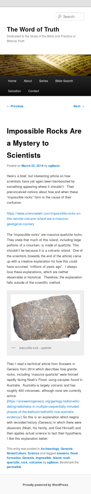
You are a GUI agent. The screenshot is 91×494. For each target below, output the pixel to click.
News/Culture (16, 453)
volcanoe (35, 462)
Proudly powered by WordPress (45, 484)
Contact (33, 91)
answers (63, 453)
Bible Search (64, 81)
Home (12, 81)
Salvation (14, 91)
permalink (14, 466)
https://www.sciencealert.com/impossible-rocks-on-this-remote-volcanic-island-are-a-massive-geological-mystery (44, 218)
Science (33, 453)
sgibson (54, 165)
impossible (43, 457)
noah (66, 457)
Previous (15, 106)
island (57, 457)
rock (24, 462)
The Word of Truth (33, 29)
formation (14, 457)
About (28, 81)
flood (74, 453)
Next (79, 106)
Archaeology (50, 448)
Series (43, 81)
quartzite (13, 462)
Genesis (67, 448)
